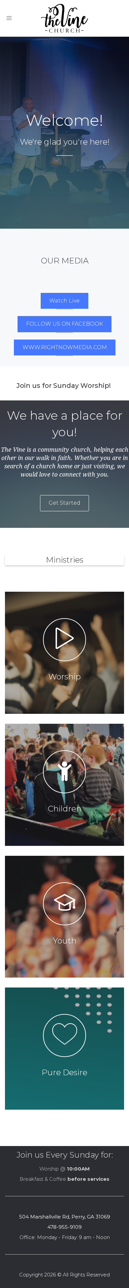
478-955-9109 (64, 1227)
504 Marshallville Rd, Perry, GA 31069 (64, 1217)
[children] (64, 785)
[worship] (64, 653)
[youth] (64, 917)
